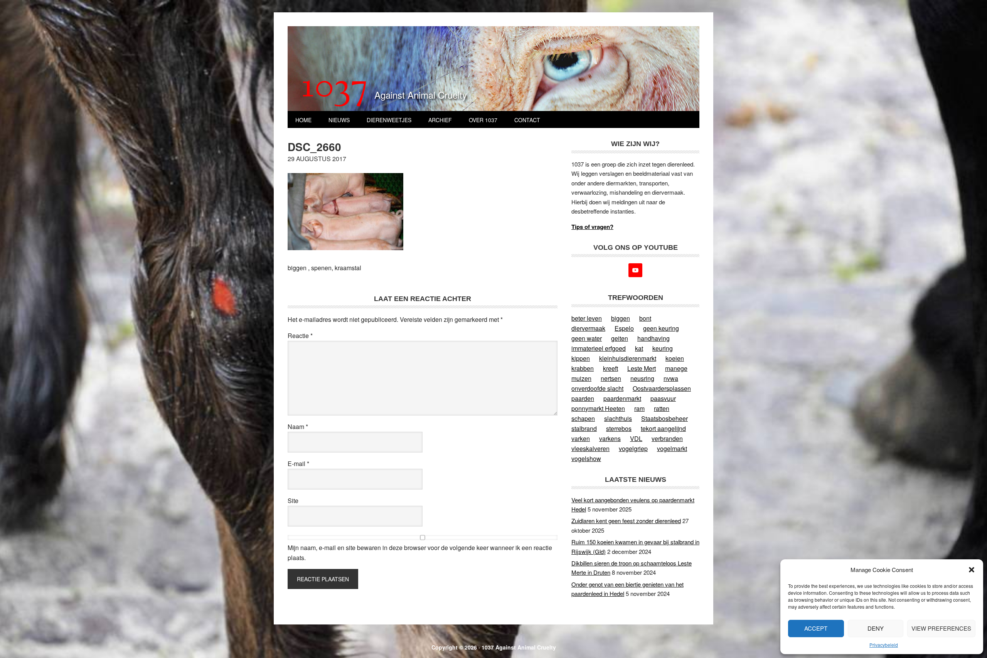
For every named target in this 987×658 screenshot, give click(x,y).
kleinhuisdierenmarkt (627, 358)
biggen (620, 318)
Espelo (624, 328)
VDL (636, 438)
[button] (971, 570)
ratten (661, 408)
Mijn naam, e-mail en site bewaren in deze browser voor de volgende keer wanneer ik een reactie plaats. (420, 552)
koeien (674, 358)
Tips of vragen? (592, 226)
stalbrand (584, 428)
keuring (662, 348)
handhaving (653, 338)
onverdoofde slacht (597, 388)
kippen (580, 358)
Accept (815, 628)
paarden (582, 398)
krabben (582, 368)
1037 (334, 88)
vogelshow (586, 458)
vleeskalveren (590, 448)
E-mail (298, 463)
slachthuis (618, 418)
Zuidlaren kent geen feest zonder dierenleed (626, 521)
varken (580, 438)
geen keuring (661, 328)
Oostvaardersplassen (662, 388)
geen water (586, 338)
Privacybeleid (883, 644)
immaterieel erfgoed (598, 348)
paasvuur (663, 398)
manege (676, 368)
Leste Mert (641, 368)
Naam (298, 426)
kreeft (610, 368)
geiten (619, 338)
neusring (642, 378)
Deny (875, 628)
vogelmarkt (672, 448)
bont (645, 318)
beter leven (586, 318)
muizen (581, 378)
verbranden (667, 438)
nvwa (671, 378)
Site (293, 500)
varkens (610, 438)
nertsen (611, 378)
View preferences (941, 628)
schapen (583, 418)
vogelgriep (633, 448)
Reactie (300, 335)
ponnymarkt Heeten (598, 408)
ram (639, 408)
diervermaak (588, 328)
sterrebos (619, 428)
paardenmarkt (622, 398)
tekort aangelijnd (663, 428)
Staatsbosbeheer (664, 418)
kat (639, 348)
